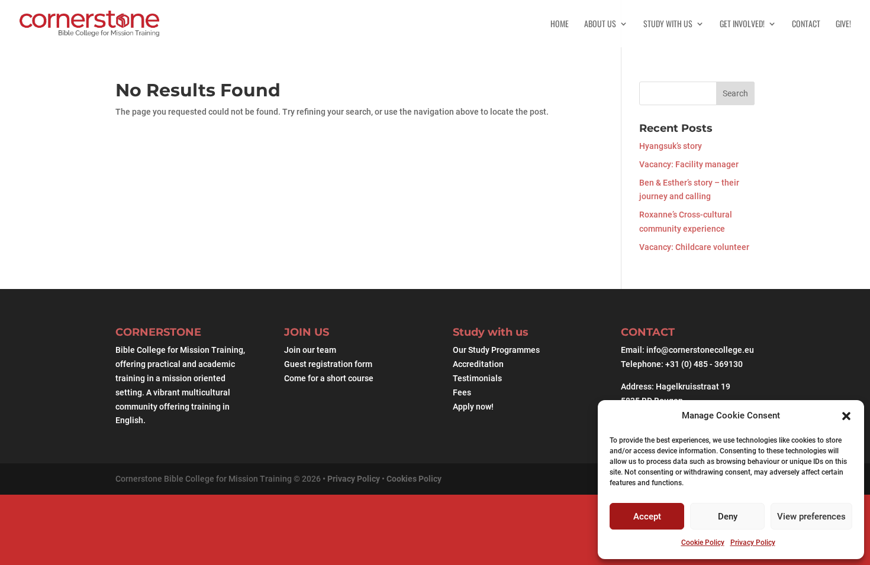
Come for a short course (328, 378)
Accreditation (478, 364)
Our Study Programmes (496, 350)
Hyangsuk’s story (670, 146)
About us (600, 25)
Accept (647, 516)
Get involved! (742, 25)
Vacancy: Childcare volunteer (694, 247)
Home (559, 25)
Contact (806, 25)
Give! (843, 25)
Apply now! (473, 406)
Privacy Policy (752, 542)
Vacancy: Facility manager (689, 164)
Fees (462, 392)
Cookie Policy (702, 542)
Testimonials (477, 378)
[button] (846, 416)
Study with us (667, 25)
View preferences (811, 516)
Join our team (310, 350)
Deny (727, 516)
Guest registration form (328, 364)
